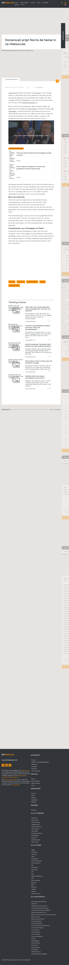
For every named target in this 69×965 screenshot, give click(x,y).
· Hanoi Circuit (34, 945)
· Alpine (33, 856)
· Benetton (33, 882)
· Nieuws (33, 779)
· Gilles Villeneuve (35, 943)
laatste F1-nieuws (25, 770)
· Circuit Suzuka (35, 930)
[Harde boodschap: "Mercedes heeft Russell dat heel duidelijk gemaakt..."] (16, 345)
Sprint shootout (65, 53)
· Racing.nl (33, 810)
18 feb (65, 174)
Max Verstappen (24, 2)
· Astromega (34, 869)
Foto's (22, 4)
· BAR (32, 878)
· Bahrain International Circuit (38, 912)
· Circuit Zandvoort (35, 932)
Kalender (16, 4)
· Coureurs (33, 793)
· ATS (32, 871)
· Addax (33, 850)
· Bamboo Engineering (36, 876)
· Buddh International (36, 921)
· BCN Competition (35, 880)
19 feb (65, 176)
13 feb (65, 166)
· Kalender (33, 802)
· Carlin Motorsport (36, 893)
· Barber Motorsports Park (37, 919)
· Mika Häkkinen (35, 835)
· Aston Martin (34, 867)
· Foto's (32, 785)
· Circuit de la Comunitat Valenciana (40, 925)
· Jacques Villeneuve (36, 826)
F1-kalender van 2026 (10, 779)
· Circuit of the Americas (37, 927)
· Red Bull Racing (35, 783)
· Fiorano (33, 938)
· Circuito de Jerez (35, 934)
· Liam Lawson (34, 831)
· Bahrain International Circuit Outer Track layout (43, 914)
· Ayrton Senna (35, 820)
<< (10, 79)
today (8, 3)
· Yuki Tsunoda (34, 842)
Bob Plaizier (40, 87)
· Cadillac (33, 889)
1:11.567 (67, 58)
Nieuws (16, 2)
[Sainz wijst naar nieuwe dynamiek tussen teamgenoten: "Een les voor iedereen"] (16, 308)
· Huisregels (34, 766)
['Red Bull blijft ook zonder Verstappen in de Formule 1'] (16, 376)
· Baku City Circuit (35, 916)
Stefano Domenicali (28, 103)
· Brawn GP (33, 887)
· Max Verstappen (35, 781)
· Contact (33, 760)
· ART (32, 865)
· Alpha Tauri (34, 854)
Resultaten (45, 2)
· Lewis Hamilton (35, 829)
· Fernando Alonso (35, 822)
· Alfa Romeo (34, 852)
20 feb (65, 179)
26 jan (65, 142)
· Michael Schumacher (37, 833)
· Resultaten (34, 800)
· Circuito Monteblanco (37, 936)
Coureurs (32, 2)
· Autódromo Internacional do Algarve (40, 910)
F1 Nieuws (12, 281)
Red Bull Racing (14, 777)
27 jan (65, 145)
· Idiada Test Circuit (36, 951)
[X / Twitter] (6, 765)
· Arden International (36, 861)
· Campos (33, 891)
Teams (39, 2)
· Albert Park (34, 903)
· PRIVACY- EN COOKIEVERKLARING (40, 762)
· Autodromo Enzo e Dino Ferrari (39, 906)
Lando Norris (12, 93)
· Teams (33, 795)
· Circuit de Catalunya (36, 923)
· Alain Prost (34, 818)
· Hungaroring (34, 949)
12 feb (65, 163)
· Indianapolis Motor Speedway (39, 954)
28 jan (65, 147)
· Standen (33, 797)
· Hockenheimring (35, 947)
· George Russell (35, 824)
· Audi (32, 874)
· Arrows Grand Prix (35, 863)
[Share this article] (57, 81)
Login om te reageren (55, 409)
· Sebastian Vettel (35, 839)
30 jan (65, 152)
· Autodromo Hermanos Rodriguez (39, 908)
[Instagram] (10, 765)
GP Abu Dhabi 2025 (14, 285)
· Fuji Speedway (35, 940)
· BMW (32, 885)
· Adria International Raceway (38, 901)
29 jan (65, 150)
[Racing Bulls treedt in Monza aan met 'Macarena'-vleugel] (16, 361)
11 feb (65, 160)
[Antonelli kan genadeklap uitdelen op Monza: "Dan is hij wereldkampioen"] (16, 326)
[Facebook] (3, 765)
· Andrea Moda (34, 858)
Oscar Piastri (32, 109)
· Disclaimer (34, 768)
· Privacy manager (35, 771)
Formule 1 (37, 93)
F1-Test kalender (16, 784)
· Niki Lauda (34, 837)
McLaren (26, 100)
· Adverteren (34, 764)
